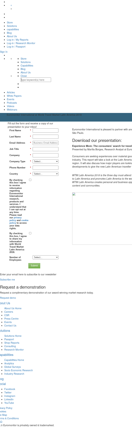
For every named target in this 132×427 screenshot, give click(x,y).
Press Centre (11, 318)
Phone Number (20, 167)
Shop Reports (11, 342)
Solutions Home (12, 335)
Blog (9, 32)
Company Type (20, 161)
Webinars (12, 109)
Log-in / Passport (16, 46)
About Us (12, 36)
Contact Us (10, 325)
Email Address (20, 143)
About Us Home (12, 308)
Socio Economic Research (18, 370)
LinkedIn (9, 399)
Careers (8, 311)
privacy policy (15, 219)
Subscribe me (7, 279)
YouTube (9, 402)
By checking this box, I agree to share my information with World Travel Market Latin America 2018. (18, 242)
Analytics (9, 363)
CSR (6, 315)
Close (24, 75)
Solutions (12, 26)
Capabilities (27, 65)
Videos (10, 106)
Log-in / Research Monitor (21, 43)
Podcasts (12, 102)
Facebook (9, 389)
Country (20, 174)
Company (20, 155)
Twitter (8, 392)
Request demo (8, 297)
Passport (9, 339)
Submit (34, 265)
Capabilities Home (14, 360)
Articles (11, 92)
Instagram (9, 396)
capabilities (13, 29)
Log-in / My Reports (17, 39)
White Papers (14, 95)
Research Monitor (14, 349)
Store (10, 22)
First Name (20, 130)
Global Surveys (12, 366)
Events (10, 99)
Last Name (20, 136)
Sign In (4, 51)
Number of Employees (15, 258)
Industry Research (14, 373)
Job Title (20, 149)
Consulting (10, 346)
